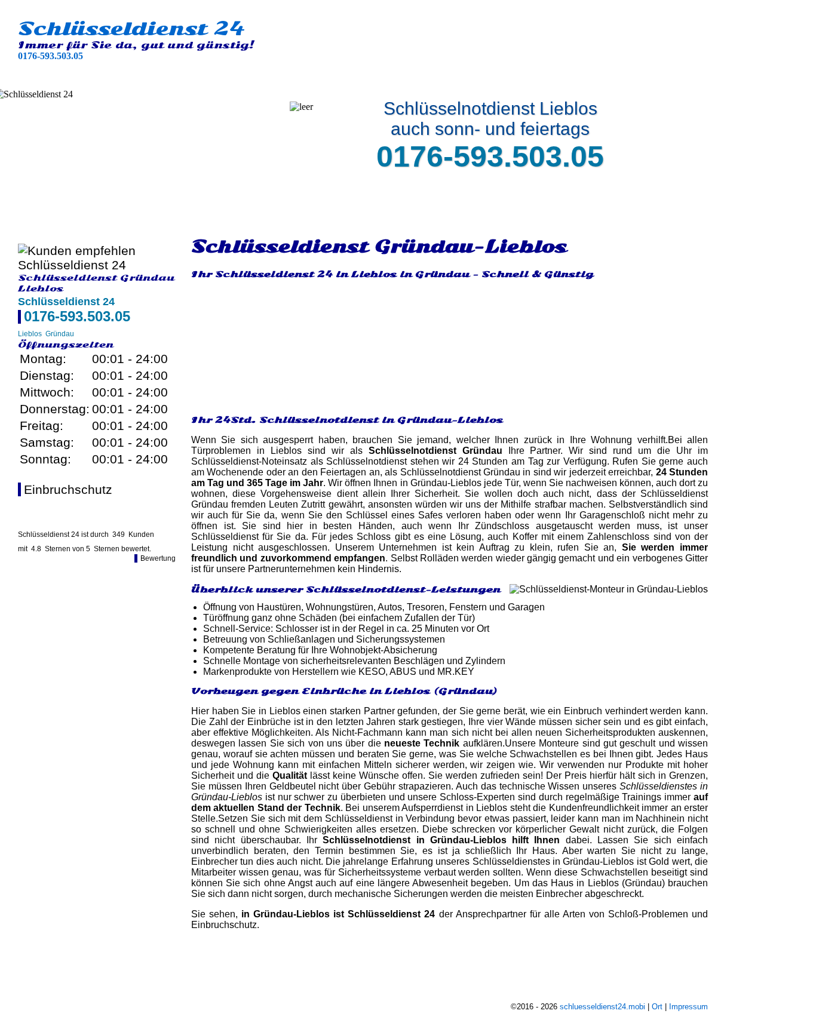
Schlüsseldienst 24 (131, 28)
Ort (657, 1006)
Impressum (688, 1006)
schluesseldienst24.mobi (602, 1006)
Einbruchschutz (68, 489)
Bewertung (158, 558)
